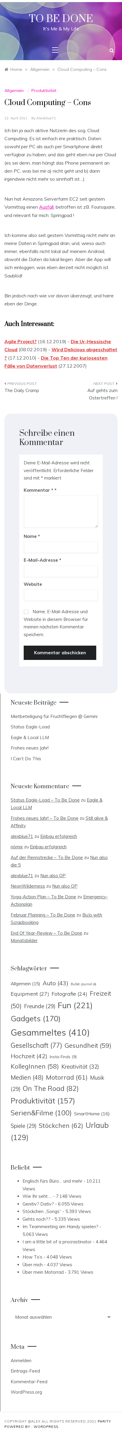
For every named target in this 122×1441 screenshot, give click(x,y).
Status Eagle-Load (30, 727)
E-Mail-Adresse (42, 560)
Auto (55, 983)
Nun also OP (53, 875)
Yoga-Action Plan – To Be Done (43, 897)
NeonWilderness (28, 886)
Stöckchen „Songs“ (42, 1211)
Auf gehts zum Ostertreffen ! (102, 394)
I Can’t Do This (26, 758)
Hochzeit (29, 1056)
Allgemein (14, 90)
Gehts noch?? (36, 1219)
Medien (27, 1077)
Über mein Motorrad (43, 1272)
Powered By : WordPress (31, 1427)
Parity (104, 1421)
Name (32, 536)
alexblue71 (46, 118)
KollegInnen (35, 1066)
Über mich (33, 1264)
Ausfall (46, 207)
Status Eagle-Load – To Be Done (45, 800)
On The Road (51, 1088)
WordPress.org (26, 1392)
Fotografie (69, 993)
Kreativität (80, 1066)
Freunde (39, 1006)
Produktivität (43, 90)
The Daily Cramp (21, 390)
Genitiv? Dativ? (38, 1204)
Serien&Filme (41, 1113)
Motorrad (67, 1077)
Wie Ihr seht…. (37, 1196)
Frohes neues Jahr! (30, 748)
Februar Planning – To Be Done (43, 915)
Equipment (30, 993)
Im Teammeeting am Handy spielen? (60, 1226)
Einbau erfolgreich (58, 836)
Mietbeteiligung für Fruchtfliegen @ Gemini (54, 716)
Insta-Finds (63, 1056)
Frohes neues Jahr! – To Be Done (44, 818)
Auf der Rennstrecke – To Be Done (47, 857)
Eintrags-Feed (25, 1371)
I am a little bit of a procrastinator (57, 1242)
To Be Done (61, 19)
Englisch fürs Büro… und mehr (52, 1181)
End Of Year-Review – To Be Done (46, 933)
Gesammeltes (50, 1032)
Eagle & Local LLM (30, 737)
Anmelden (21, 1360)
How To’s (32, 1257)
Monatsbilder (24, 940)
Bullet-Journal (83, 984)
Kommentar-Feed (29, 1381)
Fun (75, 1005)
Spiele (23, 1125)
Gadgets (36, 1018)
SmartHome (92, 1114)
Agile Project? (20, 341)
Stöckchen (61, 1125)
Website (33, 584)
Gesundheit (88, 1045)
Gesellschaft (36, 1045)
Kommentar (38, 490)
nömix (17, 847)
